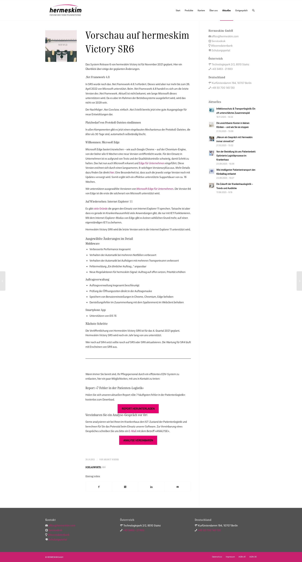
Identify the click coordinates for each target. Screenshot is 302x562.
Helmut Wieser (111, 459)
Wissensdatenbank (222, 45)
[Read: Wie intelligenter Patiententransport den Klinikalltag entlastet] (211, 171)
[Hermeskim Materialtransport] (2, 281)
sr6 (104, 467)
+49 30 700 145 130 (223, 87)
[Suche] (253, 10)
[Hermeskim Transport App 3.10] (299, 281)
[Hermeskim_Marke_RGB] (65, 10)
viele (96, 208)
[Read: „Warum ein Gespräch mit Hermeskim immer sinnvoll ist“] (211, 139)
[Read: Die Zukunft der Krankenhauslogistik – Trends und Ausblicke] (211, 185)
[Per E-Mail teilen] (178, 487)
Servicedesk (218, 41)
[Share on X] (125, 487)
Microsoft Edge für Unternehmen (154, 188)
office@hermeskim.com (225, 36)
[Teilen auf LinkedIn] (151, 487)
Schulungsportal (221, 50)
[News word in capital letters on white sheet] (61, 46)
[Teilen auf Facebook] (99, 487)
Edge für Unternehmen (151, 163)
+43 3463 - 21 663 (222, 69)
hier (112, 172)
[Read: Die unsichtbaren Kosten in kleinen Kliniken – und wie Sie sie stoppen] (211, 124)
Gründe (103, 208)
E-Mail (132, 431)
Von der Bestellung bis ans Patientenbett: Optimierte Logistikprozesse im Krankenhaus (236, 155)
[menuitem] (178, 10)
